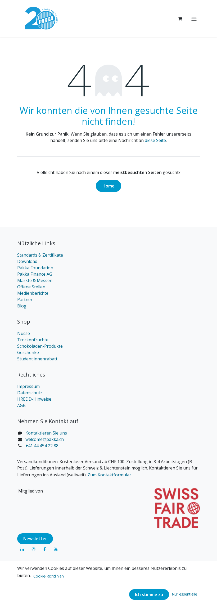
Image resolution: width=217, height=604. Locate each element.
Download (27, 261)
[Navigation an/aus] (194, 18)
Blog (21, 306)
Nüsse (23, 333)
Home (108, 186)
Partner (25, 299)
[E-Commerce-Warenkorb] (180, 18)
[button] (184, 594)
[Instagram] (33, 549)
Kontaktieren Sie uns (46, 433)
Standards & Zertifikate (40, 255)
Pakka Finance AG (34, 274)
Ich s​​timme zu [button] (149, 594)
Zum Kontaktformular (109, 475)
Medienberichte (32, 293)
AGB (21, 405)
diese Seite (155, 140)
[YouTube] (56, 549)
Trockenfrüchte (32, 340)
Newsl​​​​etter (35, 539)
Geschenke (28, 352)
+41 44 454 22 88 (41, 446)
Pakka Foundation (35, 268)
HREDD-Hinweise (34, 399)
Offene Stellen (31, 287)
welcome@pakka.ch (44, 439)
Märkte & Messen (34, 280)
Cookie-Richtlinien (48, 576)
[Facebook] (44, 549)
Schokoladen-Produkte (40, 346)
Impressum (28, 386)
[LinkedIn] (22, 549)
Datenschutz (29, 393)
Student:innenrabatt (37, 359)
